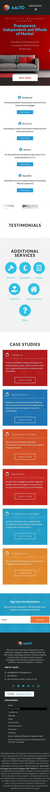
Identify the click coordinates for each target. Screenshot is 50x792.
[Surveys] (39, 268)
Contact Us (13, 712)
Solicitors (11, 277)
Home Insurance (33, 299)
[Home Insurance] (34, 289)
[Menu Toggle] (36, 9)
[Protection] (14, 289)
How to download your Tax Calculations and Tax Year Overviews (26, 740)
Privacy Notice (14, 709)
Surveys (39, 277)
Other (25, 320)
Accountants (25, 277)
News (10, 705)
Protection (14, 299)
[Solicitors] (11, 268)
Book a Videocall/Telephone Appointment (25, 736)
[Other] (25, 310)
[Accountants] (25, 268)
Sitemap (11, 715)
